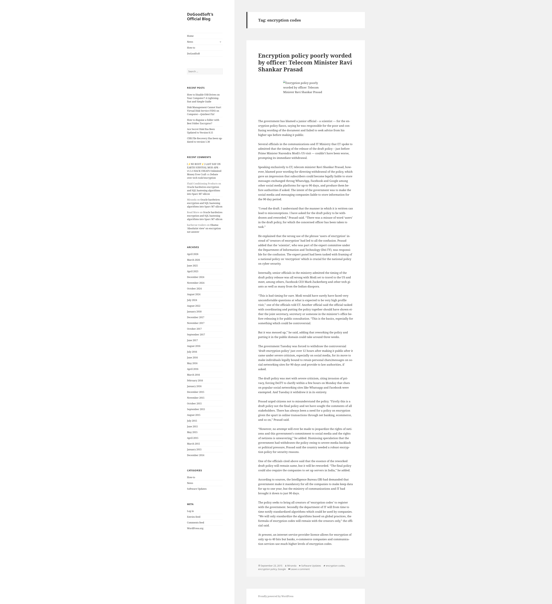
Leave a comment (300, 569)
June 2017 (192, 340)
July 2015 (192, 420)
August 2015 (193, 415)
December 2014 (195, 455)
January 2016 (194, 386)
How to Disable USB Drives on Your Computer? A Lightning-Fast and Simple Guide (203, 98)
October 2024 (194, 288)
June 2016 (192, 357)
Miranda (291, 565)
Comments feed (195, 522)
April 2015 (192, 438)
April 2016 (192, 369)
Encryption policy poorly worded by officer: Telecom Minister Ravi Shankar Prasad (305, 62)
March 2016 (193, 374)
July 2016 (192, 351)
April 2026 (192, 254)
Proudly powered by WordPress (275, 596)
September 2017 (196, 334)
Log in (190, 511)
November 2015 (195, 397)
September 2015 (196, 409)
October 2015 (194, 403)
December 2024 (195, 277)
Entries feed (193, 516)
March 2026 (193, 259)
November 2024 (195, 282)
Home (190, 35)
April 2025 (192, 271)
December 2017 (195, 317)
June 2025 (192, 265)
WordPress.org (195, 528)
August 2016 (193, 346)
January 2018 (194, 311)
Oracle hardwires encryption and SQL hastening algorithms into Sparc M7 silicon (203, 190)
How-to (191, 47)
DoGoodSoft (193, 53)
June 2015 (192, 426)
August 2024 (193, 294)
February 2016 (195, 380)
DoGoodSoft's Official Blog (200, 16)
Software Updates (197, 488)
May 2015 (192, 432)
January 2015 (194, 449)
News (190, 41)
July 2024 (192, 300)
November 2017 (195, 323)
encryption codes (335, 565)
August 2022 (193, 305)
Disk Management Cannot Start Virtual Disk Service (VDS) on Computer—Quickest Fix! (204, 111)
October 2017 (194, 328)
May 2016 (192, 363)
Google (282, 569)
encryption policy (267, 569)
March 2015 (193, 443)
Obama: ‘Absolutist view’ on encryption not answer (204, 228)
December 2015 (195, 392)
